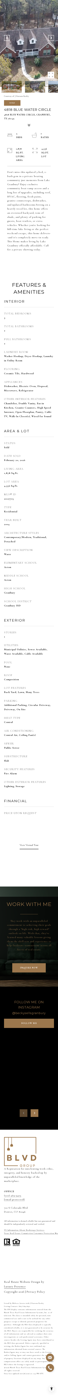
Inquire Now (29, 967)
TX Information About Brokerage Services (24, 1230)
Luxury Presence (15, 1286)
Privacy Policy (36, 1291)
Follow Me (29, 1023)
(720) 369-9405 (12, 1195)
